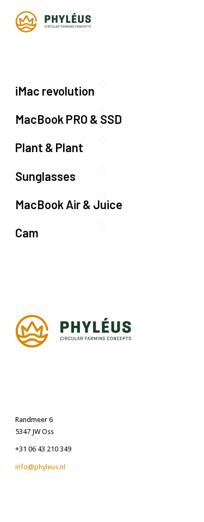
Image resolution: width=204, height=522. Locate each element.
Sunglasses (45, 176)
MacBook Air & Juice (68, 204)
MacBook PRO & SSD (68, 119)
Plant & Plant (49, 147)
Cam (27, 232)
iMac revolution (55, 91)
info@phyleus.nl (40, 467)
